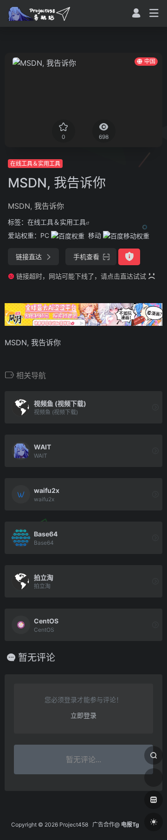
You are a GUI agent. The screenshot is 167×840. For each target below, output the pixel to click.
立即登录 (83, 715)
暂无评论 (36, 657)
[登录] (136, 14)
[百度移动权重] (126, 235)
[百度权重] (67, 235)
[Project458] (38, 13)
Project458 (73, 824)
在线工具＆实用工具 (35, 163)
